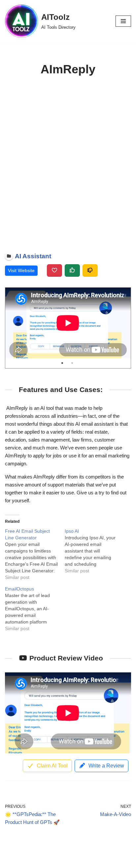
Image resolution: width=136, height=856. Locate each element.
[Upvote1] (72, 270)
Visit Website (21, 270)
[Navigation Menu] (123, 21)
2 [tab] (72, 363)
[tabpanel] (68, 323)
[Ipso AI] (94, 551)
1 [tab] (62, 363)
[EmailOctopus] (35, 609)
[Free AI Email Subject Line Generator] (35, 554)
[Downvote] (90, 270)
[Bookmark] (54, 270)
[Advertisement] (68, 164)
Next (124, 323)
